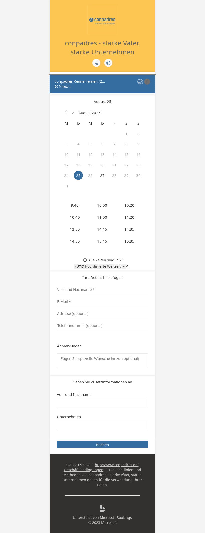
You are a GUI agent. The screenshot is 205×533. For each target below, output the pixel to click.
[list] (102, 84)
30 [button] (138, 175)
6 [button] (103, 143)
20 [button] (102, 164)
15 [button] (126, 154)
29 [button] (126, 175)
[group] (102, 223)
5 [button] (91, 143)
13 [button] (102, 154)
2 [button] (139, 133)
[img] (141, 82)
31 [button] (66, 185)
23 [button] (138, 164)
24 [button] (66, 175)
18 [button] (78, 164)
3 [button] (67, 143)
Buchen (102, 444)
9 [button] (139, 143)
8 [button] (127, 143)
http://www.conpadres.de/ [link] (117, 464)
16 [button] (138, 154)
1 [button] (127, 133)
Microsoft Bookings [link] (116, 517)
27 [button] (102, 175)
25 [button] (78, 175)
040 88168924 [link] (78, 464)
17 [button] (66, 164)
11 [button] (78, 154)
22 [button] (126, 164)
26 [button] (90, 175)
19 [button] (90, 164)
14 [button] (114, 154)
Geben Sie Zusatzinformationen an (102, 381)
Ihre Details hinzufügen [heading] (102, 277)
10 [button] (66, 154)
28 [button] (114, 175)
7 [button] (115, 143)
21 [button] (114, 164)
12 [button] (90, 154)
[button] (66, 112)
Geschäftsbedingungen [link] (84, 469)
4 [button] (79, 143)
